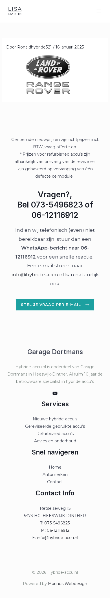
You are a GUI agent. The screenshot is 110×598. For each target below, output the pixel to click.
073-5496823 (57, 523)
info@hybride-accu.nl (38, 274)
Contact (55, 481)
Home (55, 467)
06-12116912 (58, 530)
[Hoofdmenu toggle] (98, 11)
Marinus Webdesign (67, 583)
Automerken (55, 474)
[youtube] (55, 393)
